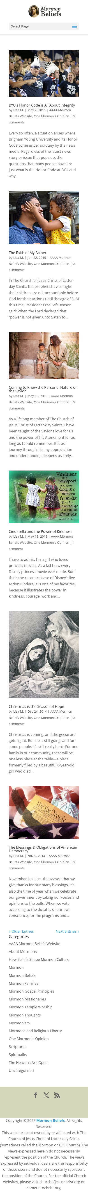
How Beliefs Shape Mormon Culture (39, 959)
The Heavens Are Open (28, 1062)
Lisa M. (18, 110)
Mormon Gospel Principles (31, 991)
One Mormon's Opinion (51, 116)
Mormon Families (23, 983)
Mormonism (19, 1023)
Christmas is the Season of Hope (36, 706)
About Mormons (23, 951)
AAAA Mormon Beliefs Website (34, 943)
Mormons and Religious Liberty (35, 1030)
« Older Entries (21, 931)
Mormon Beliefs (22, 975)
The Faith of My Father (27, 252)
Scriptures (17, 1046)
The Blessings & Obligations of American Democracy (43, 849)
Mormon (16, 967)
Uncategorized (21, 1070)
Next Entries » (67, 931)
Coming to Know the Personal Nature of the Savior (42, 389)
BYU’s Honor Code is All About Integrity (42, 105)
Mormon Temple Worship (31, 1007)
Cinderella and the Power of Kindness (40, 531)
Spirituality (18, 1054)
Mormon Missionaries (27, 999)
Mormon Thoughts (25, 1015)
